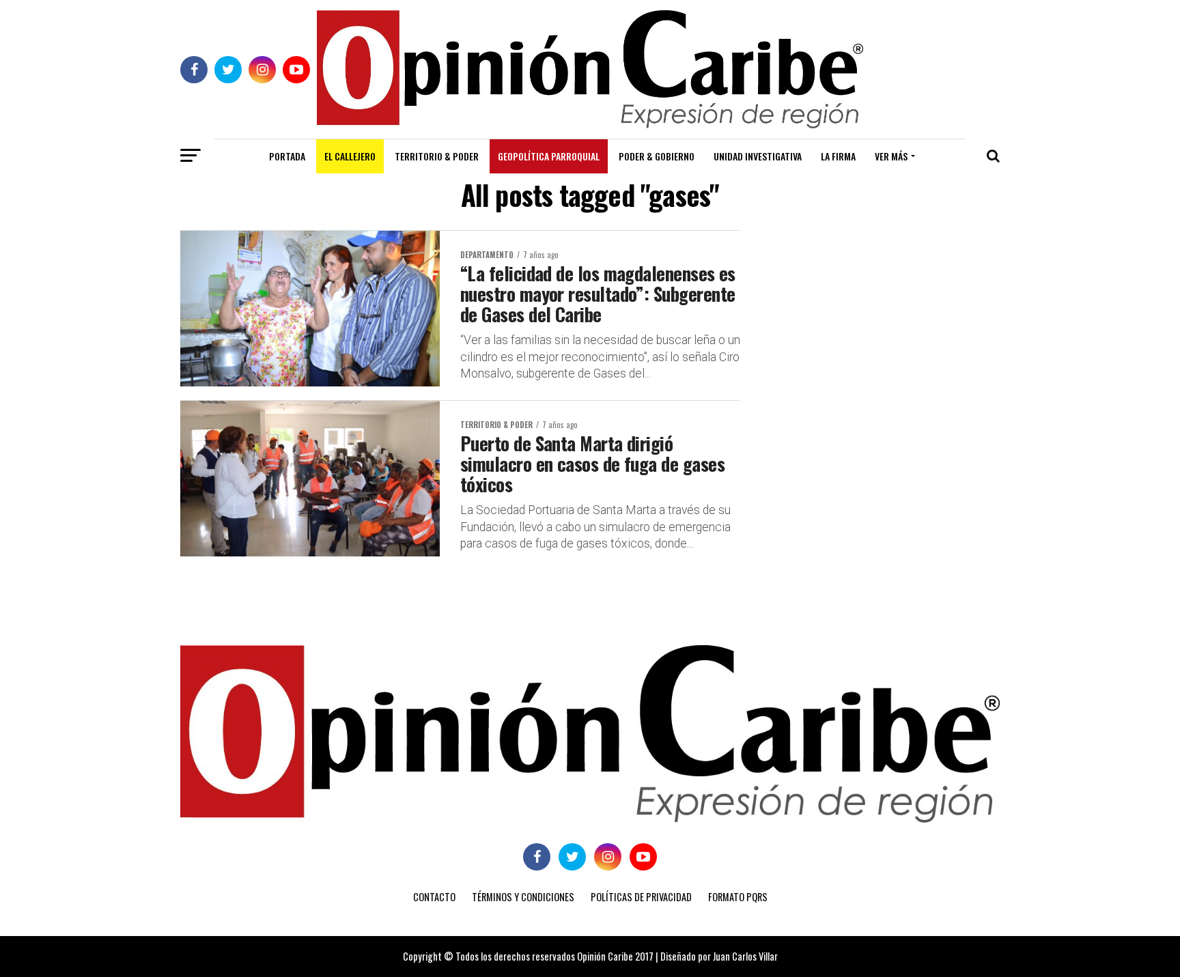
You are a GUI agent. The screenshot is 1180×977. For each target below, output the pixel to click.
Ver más (891, 156)
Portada (287, 156)
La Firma (838, 156)
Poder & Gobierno (656, 156)
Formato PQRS (738, 897)
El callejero (350, 156)
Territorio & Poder (437, 156)
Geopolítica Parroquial (549, 156)
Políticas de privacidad (641, 897)
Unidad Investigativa (758, 156)
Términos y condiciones (523, 897)
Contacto (434, 897)
